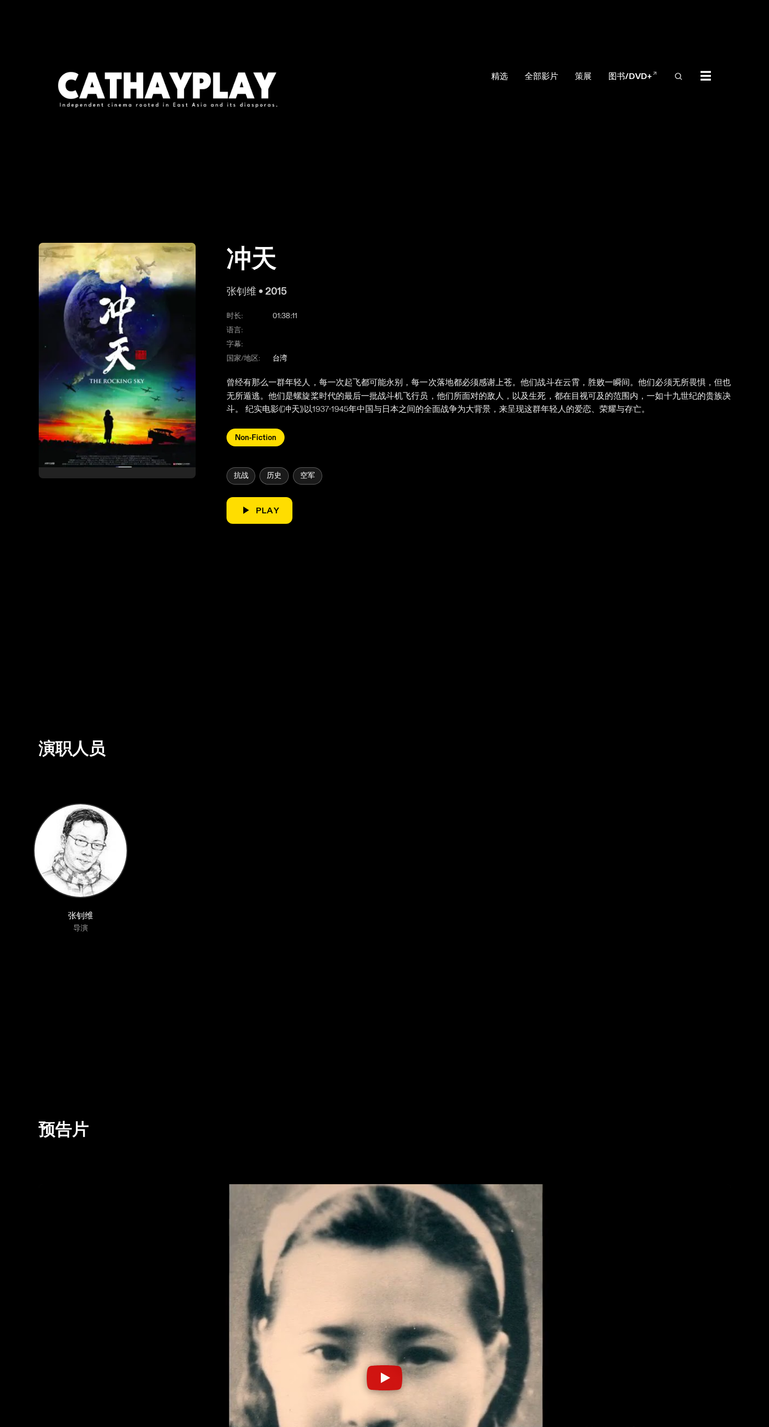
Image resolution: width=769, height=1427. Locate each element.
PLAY (267, 510)
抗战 (240, 475)
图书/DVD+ (632, 77)
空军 (307, 475)
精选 (499, 77)
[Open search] (678, 77)
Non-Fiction (255, 437)
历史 (274, 475)
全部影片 (541, 77)
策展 (583, 77)
